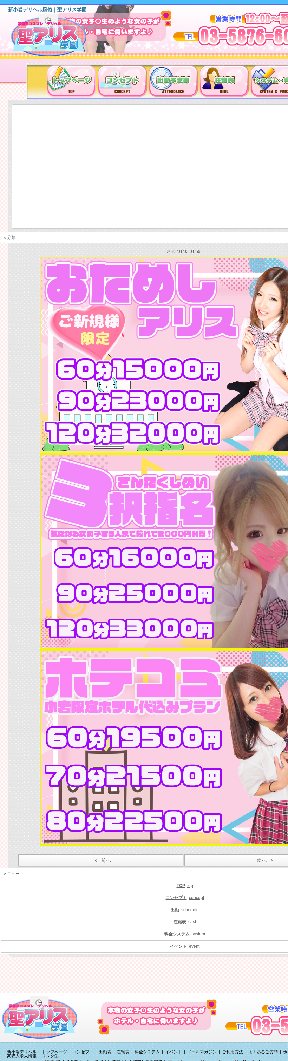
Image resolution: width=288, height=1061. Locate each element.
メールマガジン (202, 1051)
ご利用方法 (232, 1051)
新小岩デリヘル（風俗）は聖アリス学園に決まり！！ (58, 38)
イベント (173, 1051)
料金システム (147, 1051)
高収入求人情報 (22, 1056)
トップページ (54, 1051)
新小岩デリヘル (22, 1051)
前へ (106, 860)
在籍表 (123, 1051)
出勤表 (105, 1051)
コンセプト (82, 1051)
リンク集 (50, 1056)
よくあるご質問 (263, 1051)
